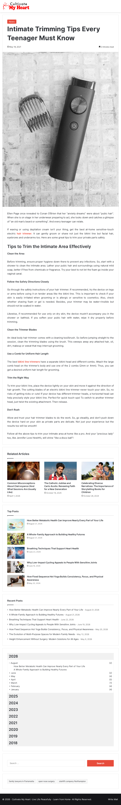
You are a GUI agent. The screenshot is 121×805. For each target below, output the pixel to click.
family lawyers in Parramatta (21, 781)
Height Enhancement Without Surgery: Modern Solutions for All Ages (44, 639)
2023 (13, 709)
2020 (13, 729)
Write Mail (113, 799)
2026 (13, 656)
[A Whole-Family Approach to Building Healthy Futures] (16, 539)
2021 (13, 723)
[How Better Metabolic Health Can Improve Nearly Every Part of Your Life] (16, 525)
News (12, 21)
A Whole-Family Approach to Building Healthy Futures (56, 534)
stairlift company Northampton (72, 781)
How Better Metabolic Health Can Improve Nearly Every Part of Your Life (65, 520)
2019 (13, 736)
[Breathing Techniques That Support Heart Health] (16, 553)
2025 (13, 696)
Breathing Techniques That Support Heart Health (53, 548)
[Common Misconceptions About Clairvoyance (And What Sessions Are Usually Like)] (23, 471)
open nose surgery (46, 781)
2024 (13, 703)
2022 (13, 716)
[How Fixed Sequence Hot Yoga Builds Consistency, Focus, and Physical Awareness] (16, 581)
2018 (13, 743)
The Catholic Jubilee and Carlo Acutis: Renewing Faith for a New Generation (59, 486)
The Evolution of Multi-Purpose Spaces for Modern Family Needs (42, 634)
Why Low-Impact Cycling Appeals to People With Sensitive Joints (62, 562)
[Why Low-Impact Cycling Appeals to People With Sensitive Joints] (16, 567)
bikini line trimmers (29, 361)
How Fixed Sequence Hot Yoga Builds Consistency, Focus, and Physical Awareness (51, 629)
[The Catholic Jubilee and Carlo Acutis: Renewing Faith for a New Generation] (60, 471)
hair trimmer (24, 233)
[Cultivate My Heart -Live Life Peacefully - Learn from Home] (17, 6)
